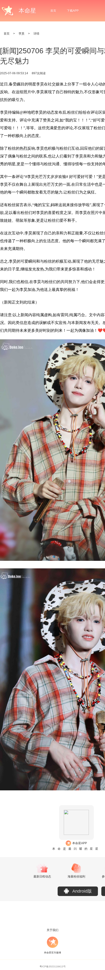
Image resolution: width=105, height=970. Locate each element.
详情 (36, 33)
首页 (53, 10)
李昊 (21, 33)
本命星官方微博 (52, 952)
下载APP (73, 10)
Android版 (82, 891)
